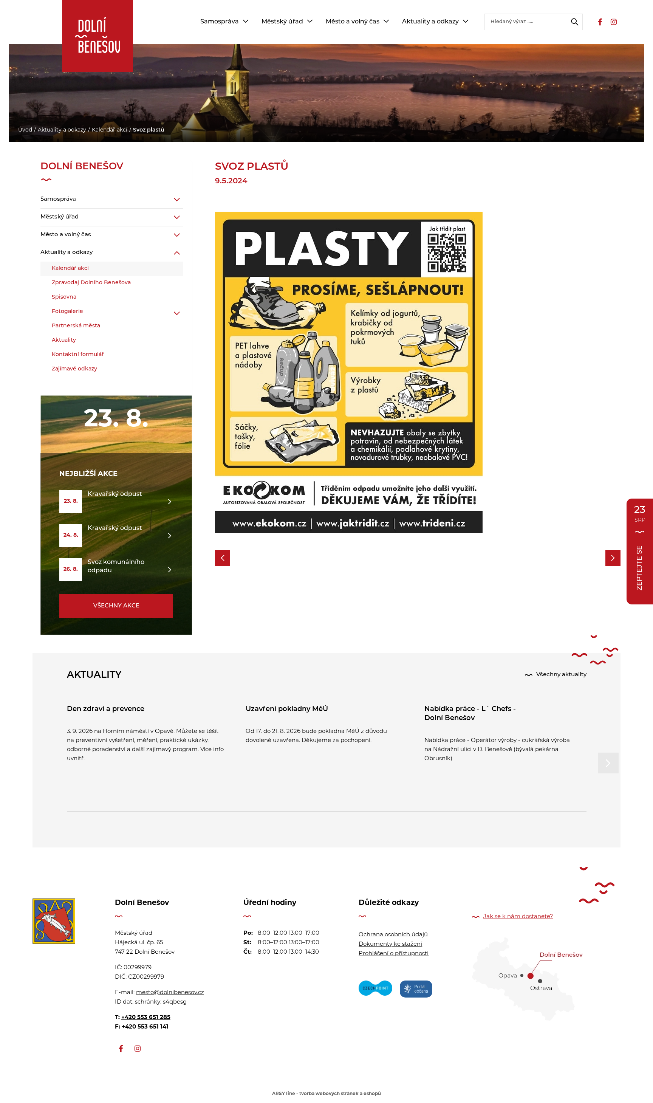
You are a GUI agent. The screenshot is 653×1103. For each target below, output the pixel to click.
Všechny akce (116, 606)
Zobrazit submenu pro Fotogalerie (177, 313)
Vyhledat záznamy (574, 22)
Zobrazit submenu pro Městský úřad (310, 21)
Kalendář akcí (109, 130)
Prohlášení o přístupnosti (394, 954)
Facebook (600, 22)
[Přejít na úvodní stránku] (97, 36)
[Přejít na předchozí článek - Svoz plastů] (222, 558)
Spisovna (64, 297)
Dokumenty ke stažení (390, 944)
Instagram (614, 22)
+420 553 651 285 (145, 1018)
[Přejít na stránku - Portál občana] (416, 990)
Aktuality (64, 340)
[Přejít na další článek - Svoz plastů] (613, 558)
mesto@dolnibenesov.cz (170, 993)
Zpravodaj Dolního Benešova (91, 283)
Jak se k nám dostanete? (518, 917)
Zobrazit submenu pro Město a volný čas (386, 21)
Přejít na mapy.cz (527, 979)
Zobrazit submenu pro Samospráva (245, 21)
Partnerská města (76, 326)
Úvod (25, 130)
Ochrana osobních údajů (393, 935)
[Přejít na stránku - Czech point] (375, 990)
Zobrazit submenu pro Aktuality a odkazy (465, 21)
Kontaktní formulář (78, 355)
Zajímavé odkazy (74, 369)
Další (608, 763)
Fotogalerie (67, 311)
